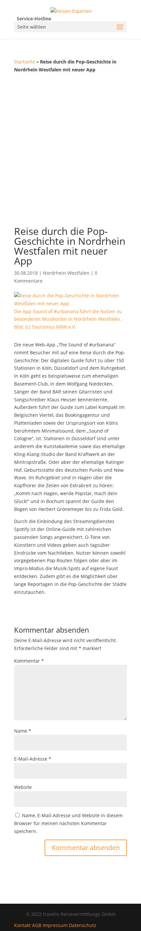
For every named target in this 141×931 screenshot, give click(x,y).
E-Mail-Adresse (32, 759)
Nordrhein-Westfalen (66, 273)
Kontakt (22, 925)
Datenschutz (82, 925)
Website (23, 787)
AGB (36, 925)
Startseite (24, 62)
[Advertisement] (70, 147)
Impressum (55, 925)
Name (22, 731)
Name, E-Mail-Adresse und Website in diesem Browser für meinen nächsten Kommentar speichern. (68, 823)
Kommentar (29, 661)
